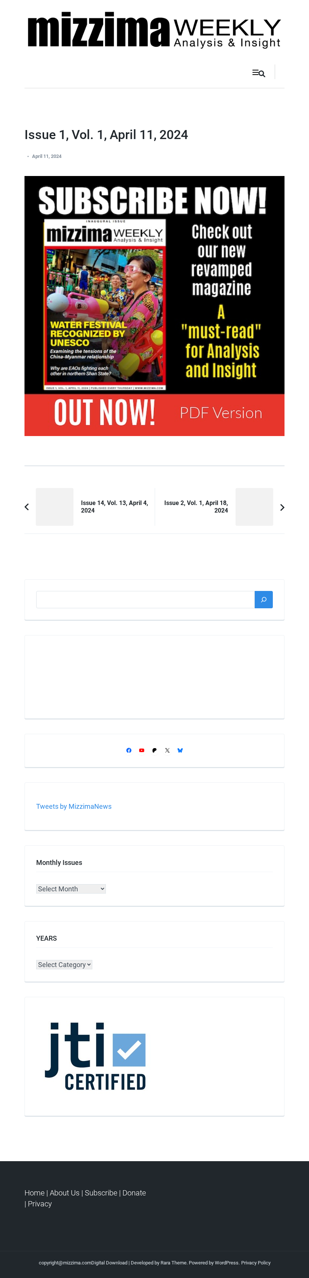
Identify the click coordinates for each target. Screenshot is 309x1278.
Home (35, 1192)
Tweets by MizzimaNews (74, 806)
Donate (134, 1192)
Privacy (40, 1203)
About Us (65, 1192)
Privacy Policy (256, 1263)
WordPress (227, 1263)
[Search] (264, 599)
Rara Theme (174, 1263)
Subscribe (101, 1192)
